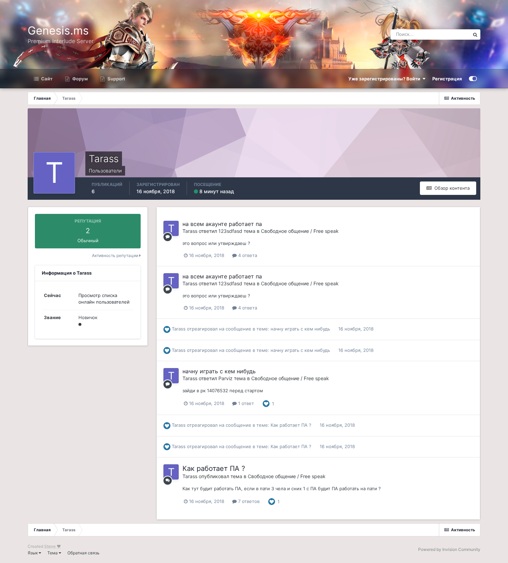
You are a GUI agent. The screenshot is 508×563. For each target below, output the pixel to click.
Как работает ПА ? (291, 425)
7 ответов (248, 501)
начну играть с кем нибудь (300, 329)
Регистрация (447, 78)
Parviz (225, 378)
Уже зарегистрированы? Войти (385, 78)
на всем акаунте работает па (222, 223)
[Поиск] (475, 34)
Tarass (189, 231)
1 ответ (245, 403)
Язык (33, 552)
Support (115, 78)
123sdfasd (230, 231)
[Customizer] (472, 78)
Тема (53, 552)
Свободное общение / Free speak (300, 231)
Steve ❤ (52, 546)
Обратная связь (83, 552)
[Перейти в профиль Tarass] (171, 228)
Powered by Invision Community (449, 549)
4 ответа (247, 255)
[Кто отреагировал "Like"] (266, 403)
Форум (79, 78)
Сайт (46, 78)
